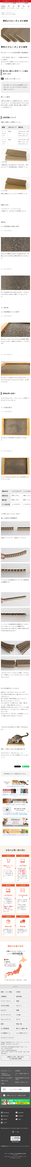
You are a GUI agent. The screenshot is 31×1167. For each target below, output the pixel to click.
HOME (2, 12)
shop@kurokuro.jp (11, 1050)
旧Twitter (5, 1116)
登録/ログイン (13, 8)
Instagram (6, 1112)
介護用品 (3, 996)
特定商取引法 (4, 1146)
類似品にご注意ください (21, 1082)
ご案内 (2, 1083)
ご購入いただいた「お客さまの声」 (16, 1095)
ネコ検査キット (6, 1033)
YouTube (20, 1116)
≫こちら (21, 753)
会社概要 (17, 1070)
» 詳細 (25, 980)
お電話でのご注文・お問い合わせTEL (15, 1058)
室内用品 (19, 996)
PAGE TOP (15, 986)
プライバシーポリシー (13, 1146)
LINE (19, 1119)
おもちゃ (3, 1010)
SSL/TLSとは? (15, 1141)
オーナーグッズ (6, 1014)
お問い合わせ (4, 1080)
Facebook (21, 1112)
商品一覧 (8, 8)
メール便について (21, 1033)
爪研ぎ (18, 992)
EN (18, 1131)
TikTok (5, 1119)
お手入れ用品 (5, 1005)
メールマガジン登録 (15, 1089)
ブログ (5, 1122)
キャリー (19, 1005)
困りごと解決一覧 (21, 1028)
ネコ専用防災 (5, 1028)
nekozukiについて (10, 12)
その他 (18, 1014)
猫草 (2, 1024)
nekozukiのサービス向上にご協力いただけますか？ (15, 1128)
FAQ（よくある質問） (7, 1078)
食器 (17, 1001)
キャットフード (6, 1019)
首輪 (17, 1010)
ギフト (18, 1019)
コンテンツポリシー (25, 1146)
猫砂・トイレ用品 (6, 992)
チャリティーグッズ (7, 1037)
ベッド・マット (6, 1001)
